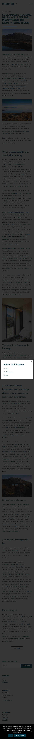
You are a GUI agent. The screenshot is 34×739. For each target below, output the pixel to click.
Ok (11, 735)
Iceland (6, 369)
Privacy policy (20, 735)
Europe (6, 375)
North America (8, 372)
